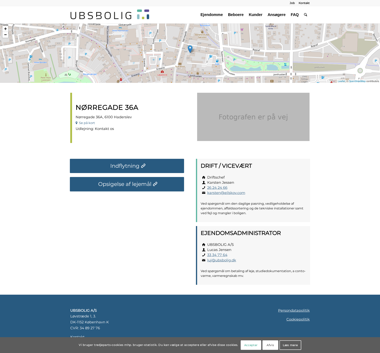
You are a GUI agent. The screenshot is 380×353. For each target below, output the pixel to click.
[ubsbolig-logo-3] (154, 14)
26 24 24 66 (217, 187)
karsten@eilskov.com (226, 193)
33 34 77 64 (217, 255)
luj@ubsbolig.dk (221, 260)
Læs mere (290, 345)
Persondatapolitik (294, 310)
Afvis (270, 345)
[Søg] (305, 14)
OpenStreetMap (357, 81)
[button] (190, 49)
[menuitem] (292, 3)
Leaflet (341, 81)
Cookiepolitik (298, 319)
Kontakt (77, 337)
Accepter (251, 345)
